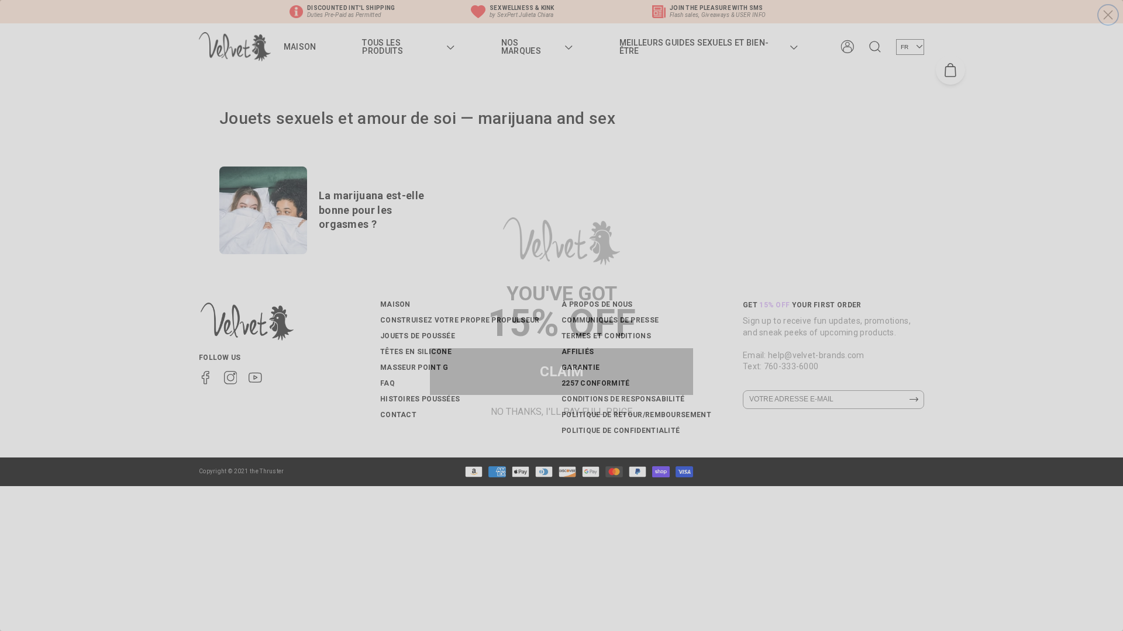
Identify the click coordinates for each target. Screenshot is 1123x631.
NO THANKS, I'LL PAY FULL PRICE (561, 410)
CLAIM (562, 371)
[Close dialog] (1108, 15)
